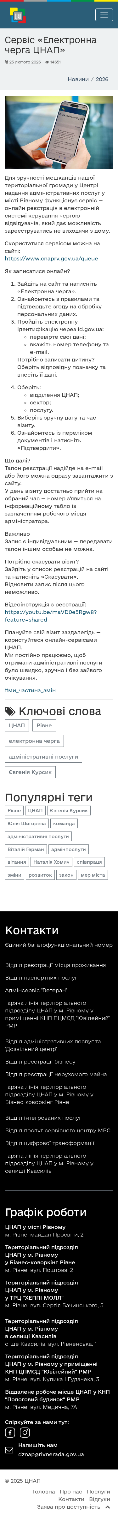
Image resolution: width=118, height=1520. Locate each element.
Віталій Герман (26, 849)
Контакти (71, 1499)
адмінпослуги (68, 849)
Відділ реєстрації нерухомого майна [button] (57, 1074)
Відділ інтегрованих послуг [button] (44, 1118)
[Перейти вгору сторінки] (107, 1507)
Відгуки (99, 1499)
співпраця (89, 862)
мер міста (93, 875)
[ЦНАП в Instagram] (25, 1436)
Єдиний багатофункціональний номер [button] (59, 945)
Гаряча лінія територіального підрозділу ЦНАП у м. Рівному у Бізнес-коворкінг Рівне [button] (49, 1094)
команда (64, 823)
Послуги (98, 1491)
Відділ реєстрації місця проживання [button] (56, 965)
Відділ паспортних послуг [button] (42, 978)
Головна (43, 1491)
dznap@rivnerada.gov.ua (51, 1454)
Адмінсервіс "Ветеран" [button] (36, 990)
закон (66, 875)
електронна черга (34, 741)
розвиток (40, 875)
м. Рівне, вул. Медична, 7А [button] (57, 1399)
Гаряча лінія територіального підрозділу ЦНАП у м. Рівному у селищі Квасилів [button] (49, 1163)
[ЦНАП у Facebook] (11, 1436)
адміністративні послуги (43, 757)
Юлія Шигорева (27, 823)
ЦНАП (17, 725)
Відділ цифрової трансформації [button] (50, 1143)
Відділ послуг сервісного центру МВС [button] (58, 1130)
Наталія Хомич (51, 862)
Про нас (71, 1491)
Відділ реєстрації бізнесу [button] (41, 1061)
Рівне (44, 725)
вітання (17, 862)
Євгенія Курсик (30, 772)
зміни (14, 875)
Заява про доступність (68, 1507)
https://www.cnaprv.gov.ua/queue (51, 258)
